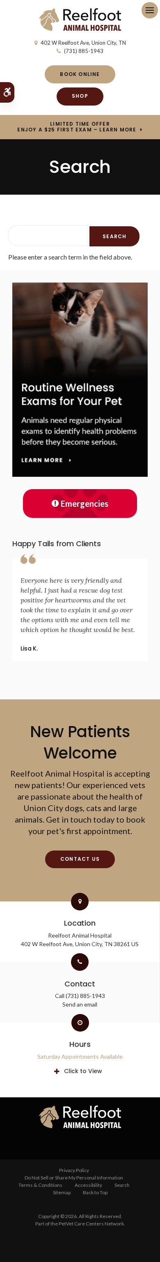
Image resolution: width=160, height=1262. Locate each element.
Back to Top (95, 1192)
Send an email (79, 1004)
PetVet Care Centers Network (91, 1224)
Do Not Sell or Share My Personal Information (74, 1178)
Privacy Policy (74, 1170)
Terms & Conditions (40, 1185)
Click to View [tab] (83, 1071)
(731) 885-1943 (83, 51)
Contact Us (80, 858)
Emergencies (84, 503)
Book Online (80, 74)
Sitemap (62, 1192)
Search (122, 1185)
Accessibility (88, 1185)
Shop (80, 95)
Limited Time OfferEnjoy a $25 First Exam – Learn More (76, 126)
